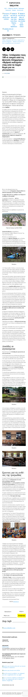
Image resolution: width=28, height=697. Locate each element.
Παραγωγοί (8, 10)
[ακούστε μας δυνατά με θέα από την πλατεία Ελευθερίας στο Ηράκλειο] (14, 667)
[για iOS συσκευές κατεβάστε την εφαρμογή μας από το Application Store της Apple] (14, 675)
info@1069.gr (5, 647)
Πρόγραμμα (21, 8)
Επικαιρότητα (10, 38)
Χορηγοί (14, 10)
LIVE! (5, 8)
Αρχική (4, 38)
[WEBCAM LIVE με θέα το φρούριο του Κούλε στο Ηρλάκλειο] (21, 20)
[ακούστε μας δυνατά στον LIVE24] (6, 16)
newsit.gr (16, 601)
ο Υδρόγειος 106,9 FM (12, 8)
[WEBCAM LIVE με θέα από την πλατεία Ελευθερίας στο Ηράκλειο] (13, 20)
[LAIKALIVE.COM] (6, 30)
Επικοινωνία (20, 10)
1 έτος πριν (7, 73)
